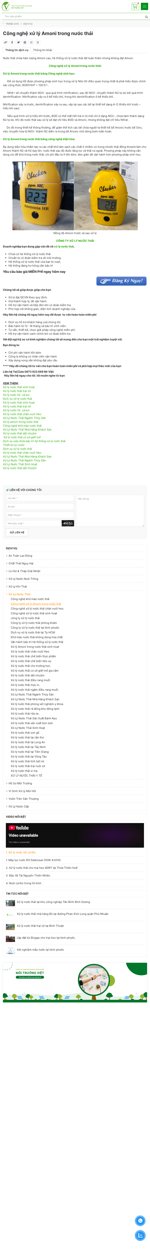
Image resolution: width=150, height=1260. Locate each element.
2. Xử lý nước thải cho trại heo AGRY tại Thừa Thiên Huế (42, 867)
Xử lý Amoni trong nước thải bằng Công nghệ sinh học (38, 73)
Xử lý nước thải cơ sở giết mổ (22, 437)
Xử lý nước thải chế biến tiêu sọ (31, 661)
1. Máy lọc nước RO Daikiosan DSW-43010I (33, 860)
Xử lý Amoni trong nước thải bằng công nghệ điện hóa (38, 139)
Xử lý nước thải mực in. (25, 685)
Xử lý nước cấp (19, 806)
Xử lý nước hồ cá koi (16, 395)
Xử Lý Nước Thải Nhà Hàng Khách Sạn (27, 429)
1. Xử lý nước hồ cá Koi (20, 852)
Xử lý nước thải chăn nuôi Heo (22, 414)
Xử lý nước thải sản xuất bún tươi (32, 723)
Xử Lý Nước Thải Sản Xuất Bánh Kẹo (34, 718)
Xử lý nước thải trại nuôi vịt (28, 766)
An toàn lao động (20, 555)
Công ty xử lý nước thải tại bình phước (35, 627)
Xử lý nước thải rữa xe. (25, 713)
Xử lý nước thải (19, 594)
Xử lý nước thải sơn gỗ (25, 732)
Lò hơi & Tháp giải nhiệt (24, 571)
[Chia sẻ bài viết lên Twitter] (18, 42)
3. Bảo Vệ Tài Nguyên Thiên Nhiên (28, 875)
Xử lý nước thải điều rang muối (30, 680)
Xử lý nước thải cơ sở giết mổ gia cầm (35, 670)
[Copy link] (5, 42)
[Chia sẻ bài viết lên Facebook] (12, 42)
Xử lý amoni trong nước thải (20, 422)
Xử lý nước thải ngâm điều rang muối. (35, 689)
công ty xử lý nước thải (25, 618)
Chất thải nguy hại (21, 563)
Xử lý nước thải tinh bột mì (27, 761)
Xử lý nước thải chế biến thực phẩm (33, 656)
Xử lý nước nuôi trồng (23, 579)
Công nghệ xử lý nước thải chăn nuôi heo (37, 608)
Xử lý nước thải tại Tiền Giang (30, 751)
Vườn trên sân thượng (24, 798)
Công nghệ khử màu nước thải (22, 425)
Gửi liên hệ (17, 532)
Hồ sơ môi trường (20, 783)
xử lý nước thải (64, 246)
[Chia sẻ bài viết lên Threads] (37, 42)
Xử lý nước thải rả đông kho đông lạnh (35, 709)
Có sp (135, 4)
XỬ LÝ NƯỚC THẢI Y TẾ (26, 775)
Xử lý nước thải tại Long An (28, 742)
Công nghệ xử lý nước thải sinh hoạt (34, 613)
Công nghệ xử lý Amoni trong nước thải (75, 66)
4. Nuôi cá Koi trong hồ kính (23, 883)
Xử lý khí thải (18, 586)
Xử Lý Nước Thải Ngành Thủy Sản (24, 418)
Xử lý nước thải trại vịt (17, 391)
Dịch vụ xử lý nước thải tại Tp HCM (33, 632)
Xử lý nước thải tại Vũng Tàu (29, 756)
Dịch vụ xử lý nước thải (17, 398)
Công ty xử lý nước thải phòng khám (34, 623)
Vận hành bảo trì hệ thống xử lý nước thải (37, 642)
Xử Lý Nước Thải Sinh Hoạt (20, 464)
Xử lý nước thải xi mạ (24, 771)
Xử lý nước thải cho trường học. (31, 666)
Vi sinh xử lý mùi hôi (22, 791)
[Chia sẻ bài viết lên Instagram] (31, 42)
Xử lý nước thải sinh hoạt (19, 387)
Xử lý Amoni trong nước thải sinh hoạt (35, 646)
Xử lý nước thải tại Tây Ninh (28, 747)
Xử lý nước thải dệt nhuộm (20, 433)
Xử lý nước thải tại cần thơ (27, 737)
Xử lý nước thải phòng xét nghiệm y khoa (37, 704)
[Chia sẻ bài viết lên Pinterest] (25, 42)
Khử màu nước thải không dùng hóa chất (37, 637)
